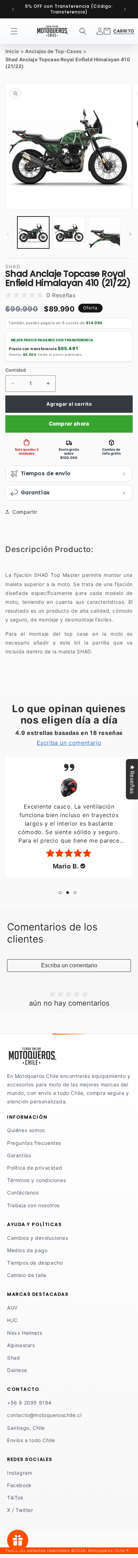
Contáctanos (23, 1192)
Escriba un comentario (69, 965)
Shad (13, 1358)
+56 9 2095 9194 (29, 1403)
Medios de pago (27, 1250)
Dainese (17, 1370)
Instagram (19, 1473)
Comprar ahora (69, 423)
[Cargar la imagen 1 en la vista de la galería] (33, 232)
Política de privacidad (34, 1168)
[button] (14, 31)
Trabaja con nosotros (33, 1205)
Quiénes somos (26, 1130)
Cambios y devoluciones (37, 1238)
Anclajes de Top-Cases (53, 51)
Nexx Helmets (24, 1333)
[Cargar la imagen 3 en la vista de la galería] (104, 232)
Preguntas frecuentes (34, 1143)
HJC (12, 1320)
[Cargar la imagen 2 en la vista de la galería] (69, 232)
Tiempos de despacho (35, 1263)
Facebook (19, 1485)
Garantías (19, 1155)
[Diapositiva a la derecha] (130, 234)
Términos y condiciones (36, 1180)
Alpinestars (21, 1345)
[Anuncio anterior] (13, 9)
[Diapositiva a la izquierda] (8, 234)
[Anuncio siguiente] (125, 9)
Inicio (12, 51)
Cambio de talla (26, 1275)
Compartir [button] (24, 512)
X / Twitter (20, 1510)
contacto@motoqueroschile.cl (44, 1415)
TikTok (15, 1498)
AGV (12, 1308)
